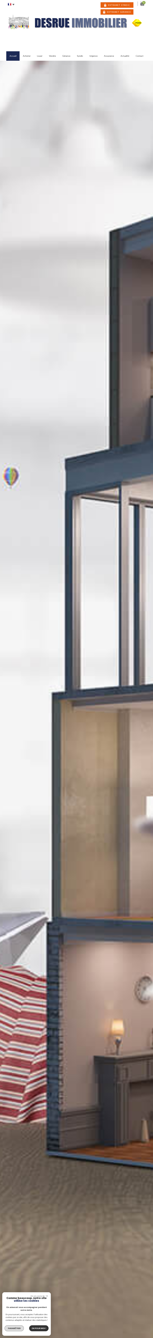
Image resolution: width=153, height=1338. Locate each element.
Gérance (66, 56)
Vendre (52, 56)
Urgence (93, 56)
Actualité (125, 56)
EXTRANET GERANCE (119, 12)
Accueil (13, 56)
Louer (39, 56)
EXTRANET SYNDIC (119, 5)
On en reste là (37, 1296)
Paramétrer (14, 1328)
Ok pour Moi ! (39, 1328)
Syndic (80, 56)
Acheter (27, 56)
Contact (139, 56)
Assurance (109, 56)
